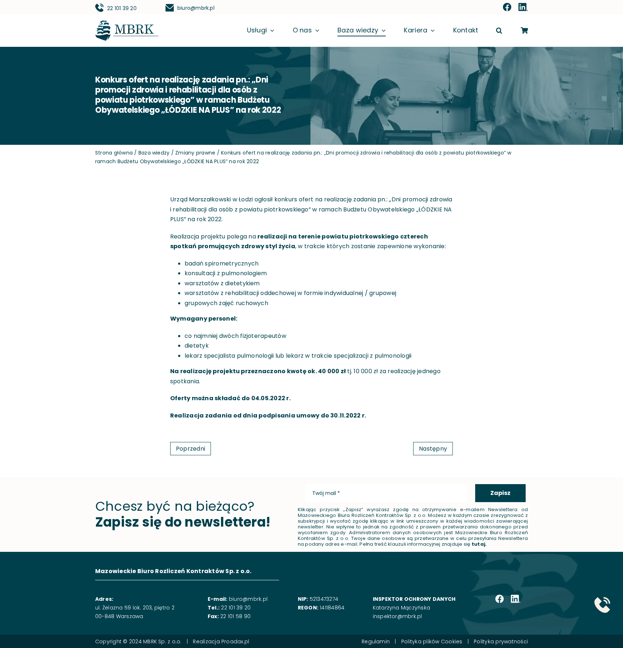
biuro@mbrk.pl (196, 8)
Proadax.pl (235, 641)
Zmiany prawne (195, 152)
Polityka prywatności (501, 641)
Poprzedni (190, 448)
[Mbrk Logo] (126, 23)
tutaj (478, 544)
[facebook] (507, 7)
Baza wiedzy (154, 152)
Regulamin (376, 641)
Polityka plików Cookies (432, 641)
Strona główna (114, 152)
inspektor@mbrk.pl (397, 616)
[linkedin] (523, 7)
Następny (433, 448)
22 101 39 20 (122, 8)
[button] (499, 31)
